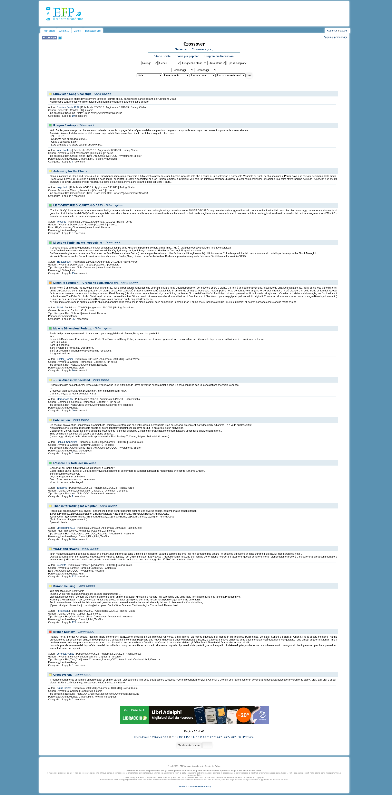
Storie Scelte (162, 56)
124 (74, 576)
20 (204, 737)
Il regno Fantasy (64, 125)
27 (228, 737)
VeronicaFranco (65, 653)
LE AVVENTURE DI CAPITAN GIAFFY (78, 205)
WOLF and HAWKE (66, 548)
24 (218, 737)
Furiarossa (63, 610)
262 (74, 319)
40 (73, 539)
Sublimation (61, 420)
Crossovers (202, 49)
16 (190, 737)
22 (211, 737)
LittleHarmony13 (66, 527)
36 (73, 370)
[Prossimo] (247, 737)
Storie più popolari (187, 56)
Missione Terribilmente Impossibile (77, 242)
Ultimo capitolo (102, 93)
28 (232, 737)
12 (176, 737)
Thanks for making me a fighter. (75, 505)
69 (73, 410)
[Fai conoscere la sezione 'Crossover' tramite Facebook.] (49, 38)
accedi (343, 30)
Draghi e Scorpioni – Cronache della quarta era (85, 282)
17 (194, 737)
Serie (181, 49)
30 (239, 737)
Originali (64, 30)
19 (201, 737)
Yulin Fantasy (64, 150)
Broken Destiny (64, 631)
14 (183, 737)
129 (74, 622)
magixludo (62, 187)
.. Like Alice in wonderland (71, 380)
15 (73, 273)
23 (215, 737)
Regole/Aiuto (93, 30)
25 (221, 737)
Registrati (332, 30)
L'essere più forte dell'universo (74, 463)
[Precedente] (142, 737)
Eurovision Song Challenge (72, 93)
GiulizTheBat (64, 688)
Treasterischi (64, 261)
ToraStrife (62, 487)
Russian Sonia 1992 (68, 107)
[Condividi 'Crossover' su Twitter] (60, 38)
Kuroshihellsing (64, 586)
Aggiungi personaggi (335, 37)
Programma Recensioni (219, 56)
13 (180, 737)
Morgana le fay (65, 399)
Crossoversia (62, 674)
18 (197, 737)
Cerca (77, 30)
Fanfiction (48, 30)
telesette (61, 221)
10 (73, 115)
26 (225, 737)
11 (173, 737)
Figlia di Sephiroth (67, 442)
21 (208, 737)
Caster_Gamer (65, 359)
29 (235, 737)
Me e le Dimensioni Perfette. (72, 328)
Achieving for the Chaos (70, 171)
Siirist (60, 307)
